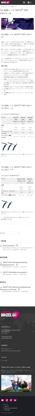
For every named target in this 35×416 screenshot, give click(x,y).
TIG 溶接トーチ (12, 6)
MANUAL (4, 6)
